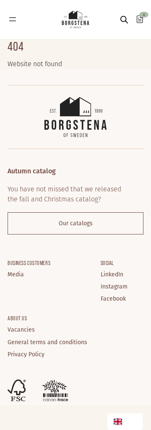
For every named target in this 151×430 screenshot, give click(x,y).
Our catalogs (76, 223)
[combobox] (125, 421)
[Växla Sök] (124, 19)
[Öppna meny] (13, 19)
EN (132, 422)
